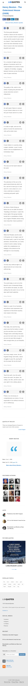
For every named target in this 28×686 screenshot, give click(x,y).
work (19, 584)
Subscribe (22, 654)
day (18, 586)
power (5, 584)
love (8, 581)
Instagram (6, 621)
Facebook (6, 619)
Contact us (5, 610)
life (4, 581)
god (21, 581)
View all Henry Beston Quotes (14, 22)
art (22, 584)
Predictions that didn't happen (15, 513)
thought (9, 586)
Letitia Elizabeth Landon (14, 566)
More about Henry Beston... (14, 465)
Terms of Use (7, 682)
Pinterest (6, 625)
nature (12, 581)
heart (5, 586)
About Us (21, 682)
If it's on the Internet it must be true (16, 520)
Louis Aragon (21, 429)
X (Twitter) (6, 623)
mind (14, 584)
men (14, 586)
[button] (24, 1)
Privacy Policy (15, 682)
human (9, 584)
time (17, 581)
